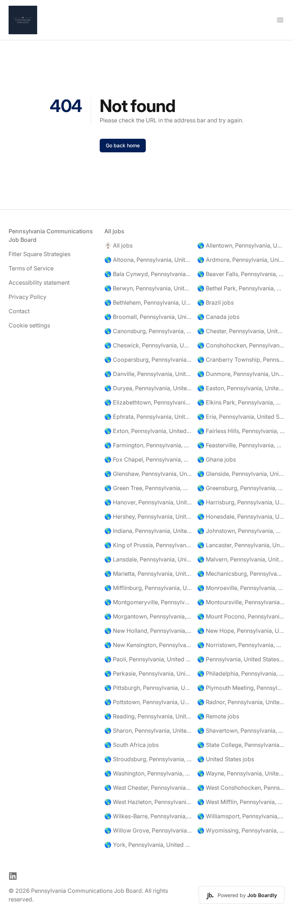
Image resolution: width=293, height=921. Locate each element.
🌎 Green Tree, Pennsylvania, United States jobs (148, 488)
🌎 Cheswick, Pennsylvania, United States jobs (148, 345)
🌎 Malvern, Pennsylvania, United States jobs (240, 559)
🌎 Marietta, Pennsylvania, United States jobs (148, 573)
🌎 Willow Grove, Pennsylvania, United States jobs (148, 830)
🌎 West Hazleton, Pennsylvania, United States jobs (148, 801)
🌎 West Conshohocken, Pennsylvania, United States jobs (240, 787)
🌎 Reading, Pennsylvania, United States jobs (148, 716)
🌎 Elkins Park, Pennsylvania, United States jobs (240, 402)
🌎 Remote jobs (218, 716)
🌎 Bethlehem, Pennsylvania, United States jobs (148, 302)
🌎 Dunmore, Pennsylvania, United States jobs (240, 373)
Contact (19, 311)
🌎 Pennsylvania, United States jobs (240, 659)
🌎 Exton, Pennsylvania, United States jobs (148, 430)
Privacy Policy (27, 296)
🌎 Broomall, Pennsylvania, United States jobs (148, 316)
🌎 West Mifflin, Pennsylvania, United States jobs (240, 801)
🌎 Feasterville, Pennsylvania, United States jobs (240, 445)
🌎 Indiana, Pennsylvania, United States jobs (148, 530)
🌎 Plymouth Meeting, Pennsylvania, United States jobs (240, 687)
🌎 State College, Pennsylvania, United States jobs (240, 744)
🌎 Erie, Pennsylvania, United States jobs (240, 416)
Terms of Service (31, 268)
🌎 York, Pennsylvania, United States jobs (148, 844)
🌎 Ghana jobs (216, 459)
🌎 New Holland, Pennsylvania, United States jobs (148, 630)
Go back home (123, 145)
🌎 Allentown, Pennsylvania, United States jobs (240, 245)
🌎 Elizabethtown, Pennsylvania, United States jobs (148, 402)
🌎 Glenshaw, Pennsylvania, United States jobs (148, 473)
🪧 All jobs (118, 245)
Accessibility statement (39, 282)
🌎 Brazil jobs (215, 302)
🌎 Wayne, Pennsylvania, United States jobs (240, 773)
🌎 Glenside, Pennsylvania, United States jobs (240, 473)
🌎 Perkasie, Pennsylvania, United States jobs (148, 673)
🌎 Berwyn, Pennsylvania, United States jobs (148, 288)
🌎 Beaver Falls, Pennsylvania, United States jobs (240, 274)
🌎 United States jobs (225, 759)
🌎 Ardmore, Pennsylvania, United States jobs (240, 259)
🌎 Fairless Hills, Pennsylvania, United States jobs (240, 430)
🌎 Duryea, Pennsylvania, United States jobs (148, 388)
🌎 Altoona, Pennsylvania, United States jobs (148, 259)
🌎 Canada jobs (218, 316)
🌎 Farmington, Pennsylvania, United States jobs (148, 445)
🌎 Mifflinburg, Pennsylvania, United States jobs (148, 587)
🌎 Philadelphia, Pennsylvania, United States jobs (240, 673)
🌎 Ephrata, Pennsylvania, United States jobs (148, 416)
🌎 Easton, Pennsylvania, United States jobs (240, 388)
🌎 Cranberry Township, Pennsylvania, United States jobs (240, 359)
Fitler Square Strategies (39, 254)
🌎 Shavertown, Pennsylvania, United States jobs (240, 730)
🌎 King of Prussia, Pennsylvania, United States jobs (148, 545)
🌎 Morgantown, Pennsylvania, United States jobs (148, 616)
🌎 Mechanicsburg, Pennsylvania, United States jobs (240, 573)
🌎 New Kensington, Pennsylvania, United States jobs (148, 644)
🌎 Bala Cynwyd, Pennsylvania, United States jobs (148, 274)
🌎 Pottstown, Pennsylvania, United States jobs (148, 702)
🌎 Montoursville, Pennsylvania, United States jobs (240, 602)
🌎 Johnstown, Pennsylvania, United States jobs (240, 530)
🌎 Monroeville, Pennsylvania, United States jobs (240, 587)
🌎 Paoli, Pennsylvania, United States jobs (148, 659)
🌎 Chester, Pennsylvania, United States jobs (240, 331)
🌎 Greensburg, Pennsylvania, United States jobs (240, 488)
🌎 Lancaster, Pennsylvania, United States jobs (240, 545)
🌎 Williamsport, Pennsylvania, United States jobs (240, 816)
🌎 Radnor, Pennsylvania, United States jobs (240, 702)
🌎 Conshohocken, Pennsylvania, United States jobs (240, 345)
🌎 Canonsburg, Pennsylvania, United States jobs (148, 331)
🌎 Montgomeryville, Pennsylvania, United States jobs (148, 602)
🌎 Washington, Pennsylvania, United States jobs (148, 773)
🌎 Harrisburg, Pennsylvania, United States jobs (240, 502)
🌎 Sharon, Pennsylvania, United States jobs (148, 730)
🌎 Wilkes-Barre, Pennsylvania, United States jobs (148, 816)
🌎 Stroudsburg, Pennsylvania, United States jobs (148, 759)
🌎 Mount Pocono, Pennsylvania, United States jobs (240, 616)
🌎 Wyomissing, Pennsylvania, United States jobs (240, 830)
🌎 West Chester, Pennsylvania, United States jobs (148, 787)
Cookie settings (29, 325)
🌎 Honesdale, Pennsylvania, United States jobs (240, 516)
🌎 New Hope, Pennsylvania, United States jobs (240, 630)
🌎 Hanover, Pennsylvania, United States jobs (148, 502)
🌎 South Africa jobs (131, 744)
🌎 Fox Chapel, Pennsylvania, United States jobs (148, 459)
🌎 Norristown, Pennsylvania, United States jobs (240, 644)
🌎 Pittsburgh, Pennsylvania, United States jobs (148, 687)
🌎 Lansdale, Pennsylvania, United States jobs (148, 559)
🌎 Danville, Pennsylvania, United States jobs (148, 373)
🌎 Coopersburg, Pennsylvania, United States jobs (148, 359)
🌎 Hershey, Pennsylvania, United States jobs (148, 516)
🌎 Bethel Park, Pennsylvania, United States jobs (240, 288)
